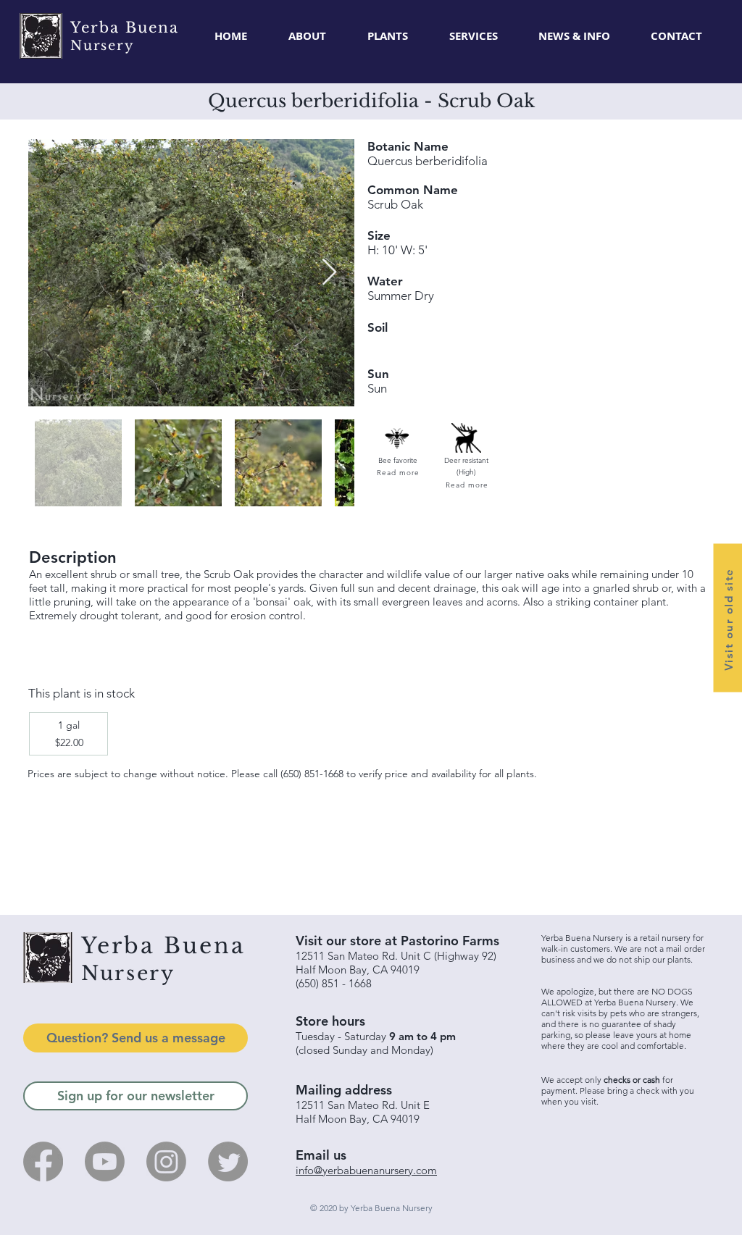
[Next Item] (329, 273)
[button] (387, 36)
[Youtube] (105, 1161)
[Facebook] (43, 1161)
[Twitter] (228, 1161)
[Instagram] (166, 1161)
